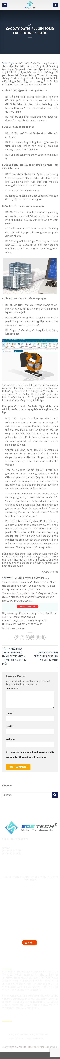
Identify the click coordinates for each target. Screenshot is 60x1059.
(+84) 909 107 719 (11, 850)
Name (10, 713)
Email (9, 726)
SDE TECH (7, 578)
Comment (12, 688)
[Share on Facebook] (22, 637)
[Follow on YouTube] (21, 863)
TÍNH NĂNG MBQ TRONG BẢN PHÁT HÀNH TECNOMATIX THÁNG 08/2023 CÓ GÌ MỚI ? (14, 656)
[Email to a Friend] (32, 637)
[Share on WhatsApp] (16, 637)
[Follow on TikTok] (10, 863)
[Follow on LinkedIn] (16, 863)
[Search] (55, 5)
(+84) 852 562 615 (11, 853)
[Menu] (4, 5)
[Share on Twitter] (27, 637)
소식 (30, 25)
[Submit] (55, 794)
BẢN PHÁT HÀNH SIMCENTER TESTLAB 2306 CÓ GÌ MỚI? (46, 656)
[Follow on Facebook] (5, 863)
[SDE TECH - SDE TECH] (30, 5)
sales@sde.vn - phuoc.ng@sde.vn (26, 1038)
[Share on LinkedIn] (43, 637)
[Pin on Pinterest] (38, 637)
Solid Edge (8, 63)
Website (10, 739)
